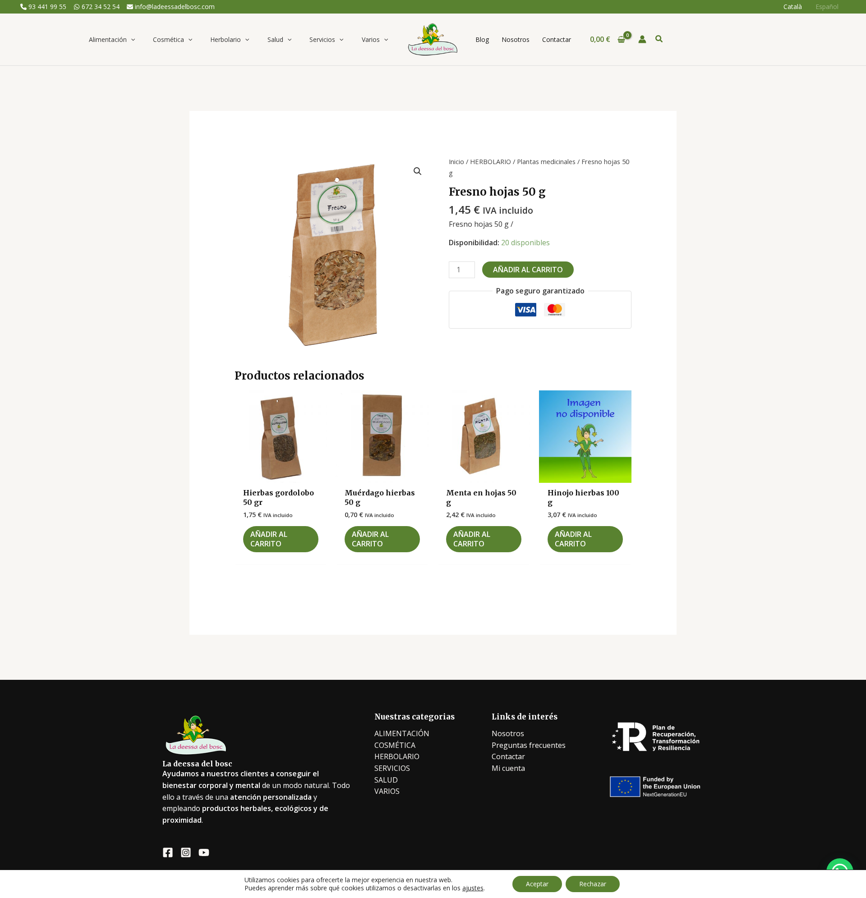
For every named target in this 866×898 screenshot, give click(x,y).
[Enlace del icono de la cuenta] (642, 39)
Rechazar (592, 884)
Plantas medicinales (546, 161)
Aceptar (537, 884)
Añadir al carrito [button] (268, 539)
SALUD (386, 780)
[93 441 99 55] (43, 7)
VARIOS (387, 791)
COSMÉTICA (394, 745)
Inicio (456, 161)
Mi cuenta (508, 768)
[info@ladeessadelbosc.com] (171, 7)
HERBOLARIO (490, 161)
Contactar (508, 756)
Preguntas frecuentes (529, 745)
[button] (131, 39)
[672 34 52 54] (97, 7)
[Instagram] (185, 852)
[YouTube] (203, 852)
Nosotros (508, 733)
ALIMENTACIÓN (401, 733)
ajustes (473, 888)
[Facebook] (167, 852)
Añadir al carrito (528, 270)
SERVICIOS (392, 768)
